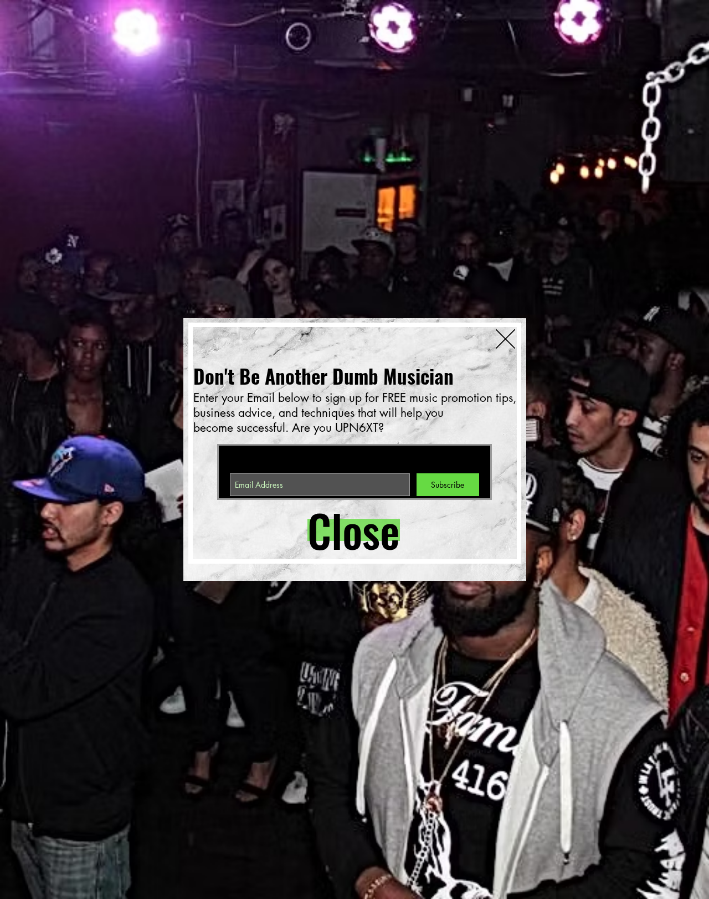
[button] (346, 530)
